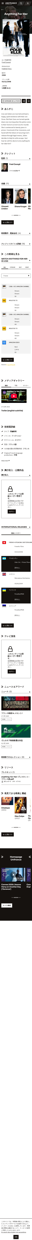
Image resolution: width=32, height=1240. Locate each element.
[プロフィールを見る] (27, 3)
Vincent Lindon (5, 207)
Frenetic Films (19, 546)
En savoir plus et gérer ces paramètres (13, 1232)
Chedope (5, 808)
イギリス (12, 574)
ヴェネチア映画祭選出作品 (12, 740)
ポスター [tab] (25, 385)
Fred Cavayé (6, 62)
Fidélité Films (7, 69)
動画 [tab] (6, 385)
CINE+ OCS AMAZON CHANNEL (19, 286)
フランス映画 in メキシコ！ (12, 713)
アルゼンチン (13, 558)
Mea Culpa (19, 816)
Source (3, 364)
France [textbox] (6, 276)
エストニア (12, 606)
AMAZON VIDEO (14, 342)
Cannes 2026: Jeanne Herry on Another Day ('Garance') (11, 886)
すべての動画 (7, 905)
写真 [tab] (16, 385)
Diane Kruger (21, 206)
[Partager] (24, 101)
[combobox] (16, 276)
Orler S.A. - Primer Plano (22, 562)
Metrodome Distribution (22, 578)
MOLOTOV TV (13, 300)
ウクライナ (12, 590)
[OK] (16, 1237)
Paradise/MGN (19, 594)
